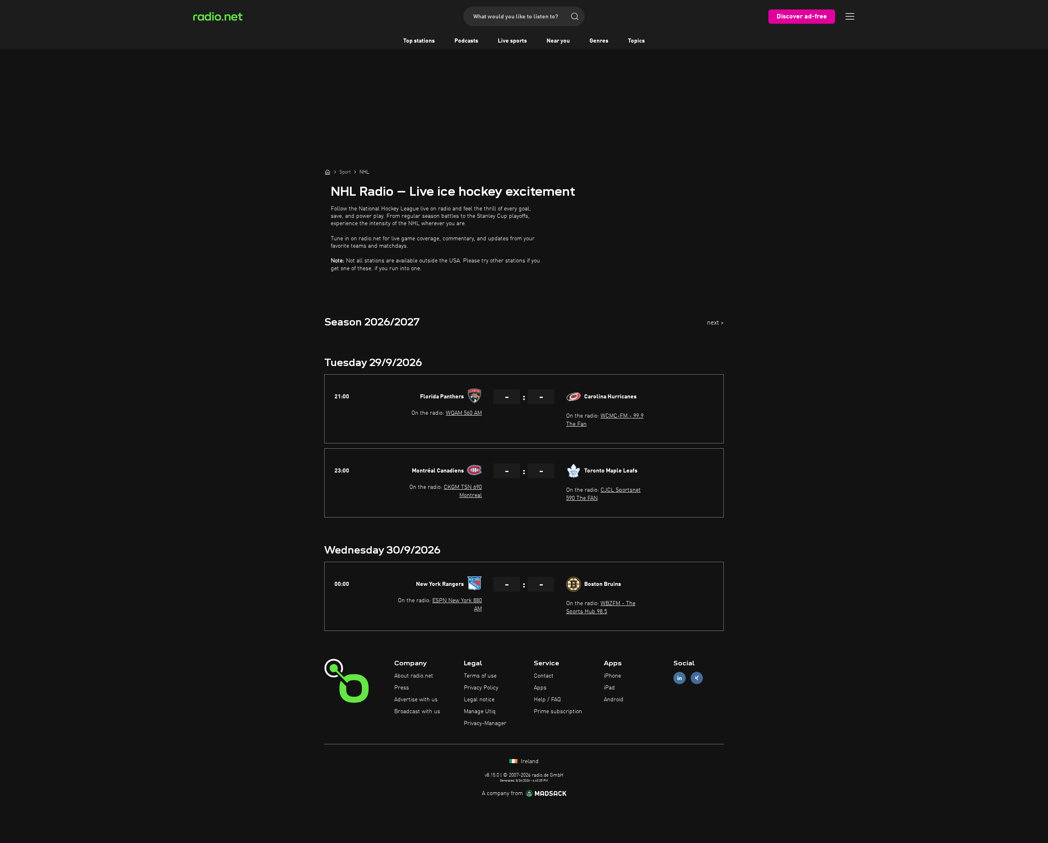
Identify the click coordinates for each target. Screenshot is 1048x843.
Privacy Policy (481, 688)
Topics (636, 41)
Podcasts (466, 41)
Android (613, 700)
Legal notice (479, 700)
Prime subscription (558, 711)
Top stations (419, 41)
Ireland (529, 761)
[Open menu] (850, 16)
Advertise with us (416, 700)
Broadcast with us (417, 711)
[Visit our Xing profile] (696, 678)
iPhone (612, 676)
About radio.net (413, 676)
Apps (540, 688)
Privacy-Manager (485, 723)
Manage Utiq (480, 711)
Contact (543, 676)
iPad (609, 688)
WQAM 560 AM (464, 413)
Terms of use (480, 676)
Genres (599, 41)
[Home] (327, 172)
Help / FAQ (547, 700)
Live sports (512, 41)
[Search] (575, 16)
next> (715, 323)
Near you (558, 41)
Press (401, 688)
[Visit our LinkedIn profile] (679, 678)
